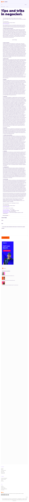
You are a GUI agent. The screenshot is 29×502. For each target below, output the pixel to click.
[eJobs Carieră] (4, 1)
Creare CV (2, 468)
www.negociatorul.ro (5, 211)
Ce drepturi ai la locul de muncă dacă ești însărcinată (8, 280)
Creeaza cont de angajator (4, 478)
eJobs (5, 268)
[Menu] (1, 4)
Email (2, 223)
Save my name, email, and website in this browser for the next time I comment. (13, 226)
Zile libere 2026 (3, 473)
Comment (3, 228)
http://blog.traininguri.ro (6, 212)
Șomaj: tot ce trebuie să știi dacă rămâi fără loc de (8, 275)
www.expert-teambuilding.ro (6, 210)
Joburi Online (2, 471)
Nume (2, 220)
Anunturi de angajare (3, 479)
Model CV (2, 469)
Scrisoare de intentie (3, 470)
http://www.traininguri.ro (6, 23)
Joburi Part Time (3, 472)
